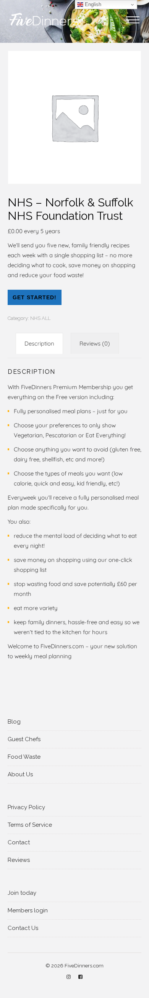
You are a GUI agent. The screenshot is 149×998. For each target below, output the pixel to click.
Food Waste (24, 756)
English (92, 4)
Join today (22, 892)
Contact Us (23, 928)
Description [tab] (39, 343)
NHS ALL (40, 318)
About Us (20, 774)
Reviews (19, 860)
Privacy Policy (26, 807)
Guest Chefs (24, 739)
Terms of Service (30, 824)
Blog (14, 721)
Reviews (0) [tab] (94, 343)
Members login (28, 910)
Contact (19, 842)
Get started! (35, 297)
